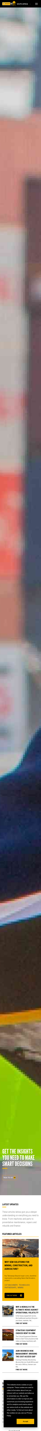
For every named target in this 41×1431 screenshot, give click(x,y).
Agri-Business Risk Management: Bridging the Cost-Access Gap (26, 1354)
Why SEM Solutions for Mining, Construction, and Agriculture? (18, 1265)
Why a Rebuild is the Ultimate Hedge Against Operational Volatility (27, 1310)
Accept (25, 1421)
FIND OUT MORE (12, 1295)
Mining (20, 1287)
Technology (24, 1285)
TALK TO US (8, 1178)
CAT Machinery (11, 1285)
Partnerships (10, 1287)
